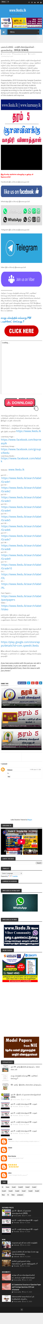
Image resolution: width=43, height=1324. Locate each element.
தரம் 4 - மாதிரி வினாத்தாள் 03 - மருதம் (24, 1113)
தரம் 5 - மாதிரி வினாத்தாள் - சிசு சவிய (15, 725)
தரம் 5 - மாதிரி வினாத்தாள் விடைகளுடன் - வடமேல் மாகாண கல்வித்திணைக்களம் (21, 745)
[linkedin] (35, 2)
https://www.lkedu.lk (28, 431)
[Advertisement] (21, 1006)
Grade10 (20, 1187)
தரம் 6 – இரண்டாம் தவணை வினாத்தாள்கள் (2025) (21, 1211)
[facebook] (29, 2)
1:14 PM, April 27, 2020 (35, 769)
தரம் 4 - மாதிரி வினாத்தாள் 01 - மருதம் (24, 1131)
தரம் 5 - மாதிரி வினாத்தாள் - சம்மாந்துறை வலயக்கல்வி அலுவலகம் (20, 703)
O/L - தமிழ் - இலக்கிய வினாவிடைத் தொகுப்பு (26, 1084)
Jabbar (10, 1173)
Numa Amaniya (12, 1156)
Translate (15, 876)
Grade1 (14, 1187)
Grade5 (32, 54)
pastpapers (20, 1195)
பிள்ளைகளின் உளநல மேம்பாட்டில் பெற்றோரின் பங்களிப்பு (23, 1297)
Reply (9, 776)
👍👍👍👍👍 (12, 1164)
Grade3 (34, 1187)
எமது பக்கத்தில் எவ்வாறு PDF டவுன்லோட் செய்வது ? (16, 319)
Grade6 (17, 1191)
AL (2, 1187)
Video (13, 1195)
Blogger (29, 819)
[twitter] (38, 2)
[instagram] (32, 2)
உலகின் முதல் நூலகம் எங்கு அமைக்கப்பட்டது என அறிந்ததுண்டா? (25, 1262)
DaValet (10, 1139)
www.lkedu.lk (17, 10)
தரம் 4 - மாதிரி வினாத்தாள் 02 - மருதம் (24, 1122)
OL (8, 1195)
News (3, 1195)
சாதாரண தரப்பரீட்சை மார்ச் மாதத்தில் (24, 1242)
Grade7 (24, 1191)
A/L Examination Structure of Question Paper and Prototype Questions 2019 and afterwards (26, 1287)
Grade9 (37, 1191)
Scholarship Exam (7, 56)
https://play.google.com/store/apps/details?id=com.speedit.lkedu (20, 643)
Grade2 (28, 1187)
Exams (7, 1187)
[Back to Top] (22, 1309)
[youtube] (41, 2)
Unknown (9, 770)
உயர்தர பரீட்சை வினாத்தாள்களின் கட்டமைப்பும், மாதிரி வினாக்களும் (23, 1276)
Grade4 (4, 1191)
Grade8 (30, 1191)
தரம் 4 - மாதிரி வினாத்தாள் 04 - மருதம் (24, 1104)
